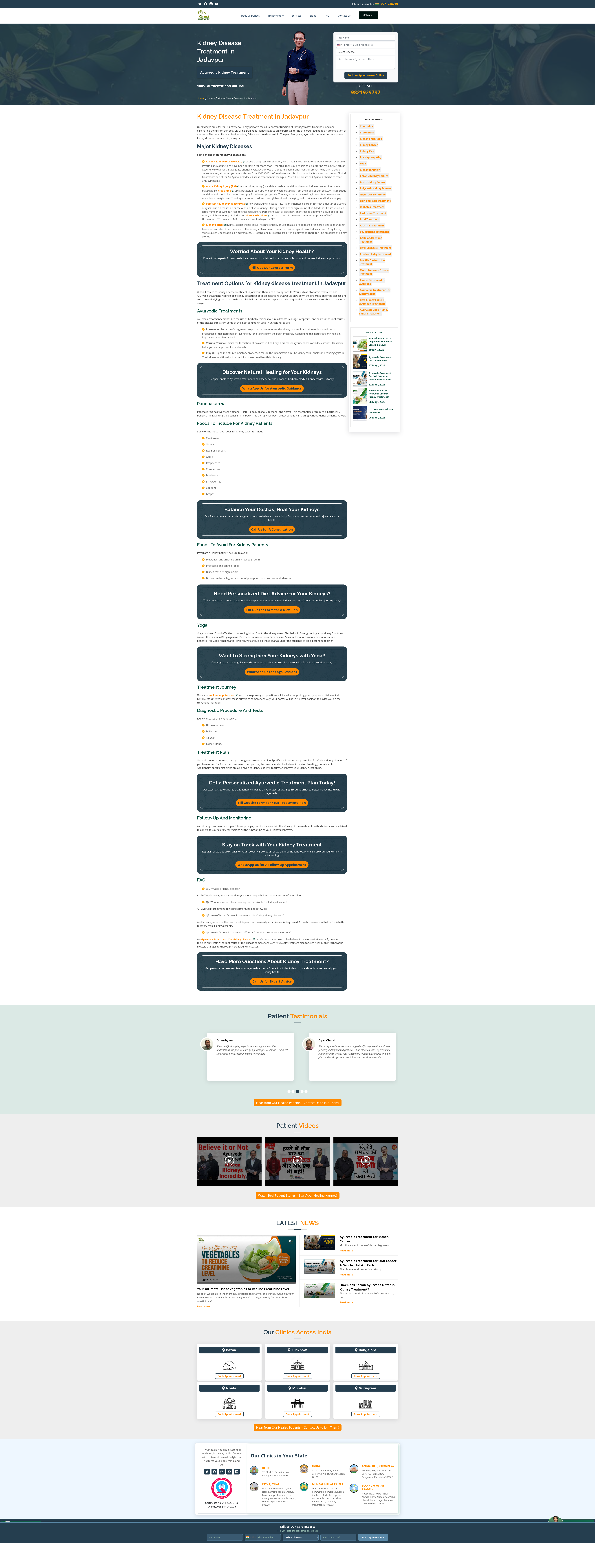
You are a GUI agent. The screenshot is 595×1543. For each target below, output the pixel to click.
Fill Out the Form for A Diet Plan (272, 610)
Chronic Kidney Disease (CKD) (224, 161)
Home (201, 98)
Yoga (363, 163)
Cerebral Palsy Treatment (375, 254)
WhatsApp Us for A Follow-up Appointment (272, 865)
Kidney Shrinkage (371, 138)
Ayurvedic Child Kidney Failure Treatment (373, 311)
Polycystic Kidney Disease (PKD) (225, 203)
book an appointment (222, 695)
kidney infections (256, 215)
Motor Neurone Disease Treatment (374, 272)
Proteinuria (367, 132)
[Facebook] (205, 4)
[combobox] (339, 45)
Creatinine (366, 126)
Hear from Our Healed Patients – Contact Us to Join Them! (297, 1103)
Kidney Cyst (367, 151)
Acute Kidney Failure (373, 182)
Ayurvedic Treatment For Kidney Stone (374, 291)
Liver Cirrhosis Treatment (375, 248)
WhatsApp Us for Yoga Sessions (272, 672)
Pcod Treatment (369, 219)
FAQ (327, 15)
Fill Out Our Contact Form (272, 268)
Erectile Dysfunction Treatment (372, 262)
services (297, 15)
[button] (288, 1091)
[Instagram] (211, 4)
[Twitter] (200, 4)
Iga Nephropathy (370, 157)
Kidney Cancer (369, 145)
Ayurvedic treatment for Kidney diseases (226, 939)
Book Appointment (229, 1376)
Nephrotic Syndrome (373, 194)
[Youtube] (216, 4)
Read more (203, 1306)
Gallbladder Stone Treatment (370, 239)
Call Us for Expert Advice (272, 981)
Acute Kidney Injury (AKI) (221, 186)
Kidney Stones (215, 224)
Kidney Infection (370, 169)
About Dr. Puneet (250, 15)
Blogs (313, 15)
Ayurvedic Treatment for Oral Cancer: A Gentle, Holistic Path (368, 1263)
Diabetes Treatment (372, 207)
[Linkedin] (237, 1471)
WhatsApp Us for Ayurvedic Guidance (272, 388)
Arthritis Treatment (372, 225)
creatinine (224, 190)
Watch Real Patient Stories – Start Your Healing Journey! (297, 1195)
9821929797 (365, 92)
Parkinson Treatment (373, 213)
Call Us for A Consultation (272, 529)
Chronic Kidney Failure (374, 176)
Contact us (344, 15)
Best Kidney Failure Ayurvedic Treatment (372, 301)
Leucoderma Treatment (374, 231)
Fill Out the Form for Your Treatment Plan (272, 803)
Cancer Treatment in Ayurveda (372, 282)
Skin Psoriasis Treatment (375, 200)
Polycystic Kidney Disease (375, 188)
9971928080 (389, 4)
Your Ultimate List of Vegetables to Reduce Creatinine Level (243, 1289)
